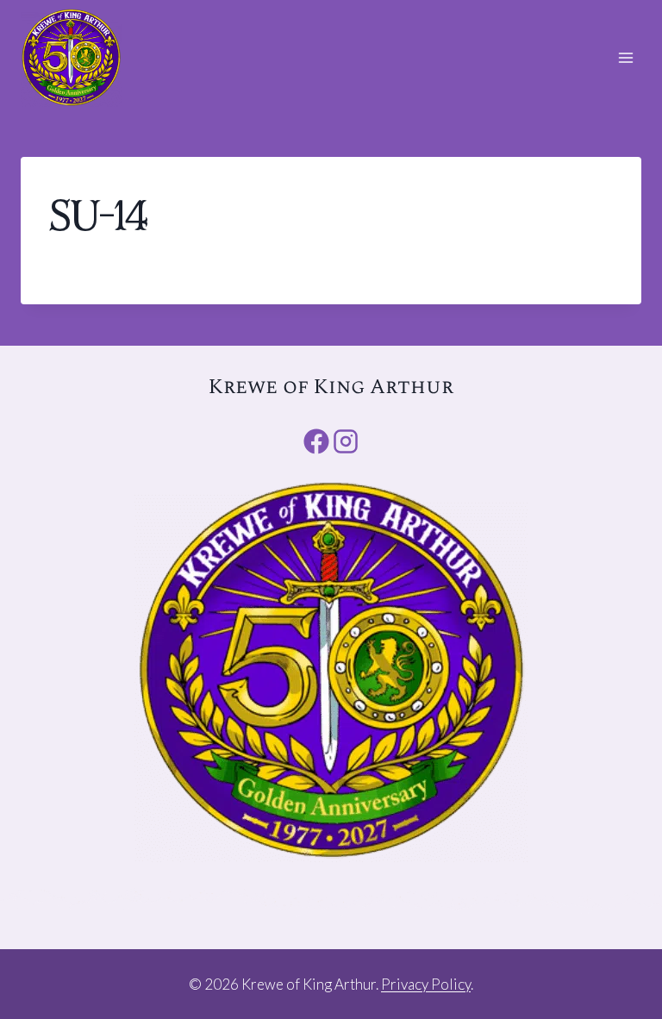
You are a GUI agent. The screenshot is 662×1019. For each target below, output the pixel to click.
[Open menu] (625, 57)
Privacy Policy (426, 984)
